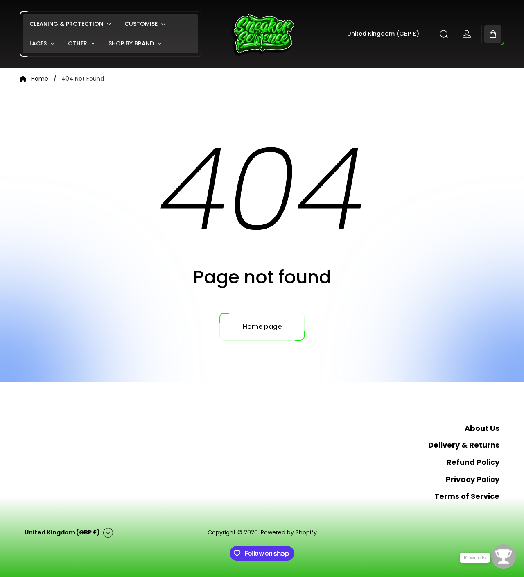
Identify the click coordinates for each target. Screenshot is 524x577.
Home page (262, 326)
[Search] (444, 34)
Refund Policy (473, 462)
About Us (482, 428)
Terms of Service (466, 496)
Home (39, 79)
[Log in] (466, 34)
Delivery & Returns (463, 445)
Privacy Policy (472, 479)
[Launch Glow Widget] (503, 556)
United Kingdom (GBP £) (383, 34)
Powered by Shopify (289, 532)
